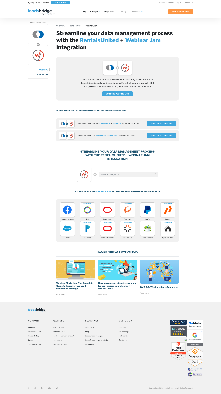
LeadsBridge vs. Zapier (94, 336)
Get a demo (89, 327)
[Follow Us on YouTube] (49, 388)
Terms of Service (34, 331)
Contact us (123, 340)
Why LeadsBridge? (90, 11)
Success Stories (34, 344)
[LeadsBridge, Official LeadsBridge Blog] (41, 11)
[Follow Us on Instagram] (35, 388)
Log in (178, 2)
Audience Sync (58, 331)
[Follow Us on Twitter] (57, 388)
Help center (123, 336)
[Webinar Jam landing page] (38, 55)
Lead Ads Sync (58, 327)
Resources (136, 11)
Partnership (89, 344)
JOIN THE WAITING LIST (117, 93)
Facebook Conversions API (63, 336)
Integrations (109, 11)
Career (31, 340)
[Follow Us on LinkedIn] (42, 388)
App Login (123, 327)
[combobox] (128, 174)
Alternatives (42, 74)
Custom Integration (60, 344)
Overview (43, 69)
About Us (32, 327)
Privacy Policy (33, 336)
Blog (87, 331)
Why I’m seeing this (39, 22)
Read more (60, 294)
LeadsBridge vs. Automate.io (96, 340)
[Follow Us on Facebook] (28, 388)
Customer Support (166, 2)
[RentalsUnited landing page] (38, 34)
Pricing (123, 11)
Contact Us (188, 2)
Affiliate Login (124, 331)
